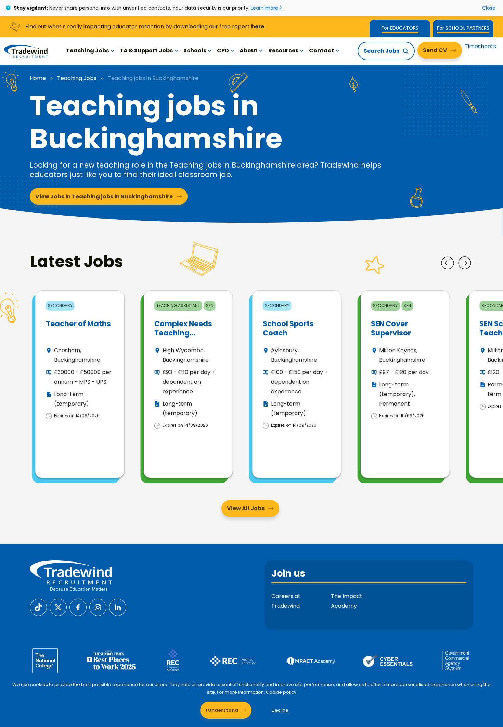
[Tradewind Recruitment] (26, 50)
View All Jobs (246, 508)
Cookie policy (281, 692)
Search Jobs (381, 51)
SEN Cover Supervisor (391, 328)
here (257, 26)
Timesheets (480, 46)
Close (488, 7)
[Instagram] (97, 607)
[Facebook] (78, 607)
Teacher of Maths (78, 324)
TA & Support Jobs (146, 50)
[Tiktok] (38, 607)
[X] (58, 607)
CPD (223, 50)
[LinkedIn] (117, 607)
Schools (194, 50)
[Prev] (447, 263)
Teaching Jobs (87, 50)
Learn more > (266, 7)
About (249, 50)
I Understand (222, 710)
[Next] (464, 263)
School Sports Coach (288, 328)
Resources (283, 50)
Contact (321, 50)
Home (38, 78)
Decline (280, 710)
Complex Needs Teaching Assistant (183, 333)
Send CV (435, 50)
